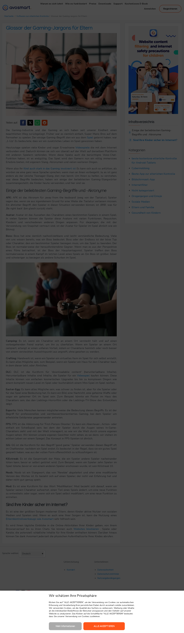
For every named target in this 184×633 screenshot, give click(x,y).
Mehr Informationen (65, 626)
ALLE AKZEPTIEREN (104, 626)
